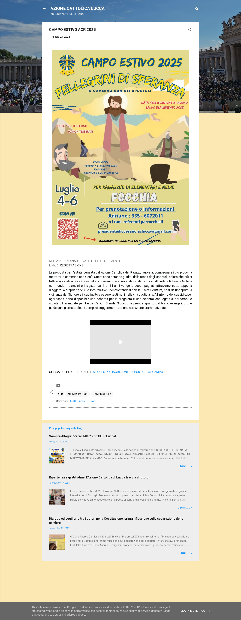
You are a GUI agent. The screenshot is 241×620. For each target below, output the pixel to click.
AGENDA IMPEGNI (77, 394)
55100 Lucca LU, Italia (82, 401)
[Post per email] (58, 387)
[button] (190, 30)
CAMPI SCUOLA (102, 394)
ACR (60, 394)
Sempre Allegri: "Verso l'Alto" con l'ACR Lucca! (82, 436)
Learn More (189, 610)
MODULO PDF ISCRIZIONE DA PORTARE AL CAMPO (128, 372)
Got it (205, 610)
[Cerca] (197, 9)
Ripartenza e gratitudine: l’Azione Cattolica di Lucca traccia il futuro (99, 477)
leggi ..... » (185, 466)
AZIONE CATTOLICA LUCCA (77, 8)
